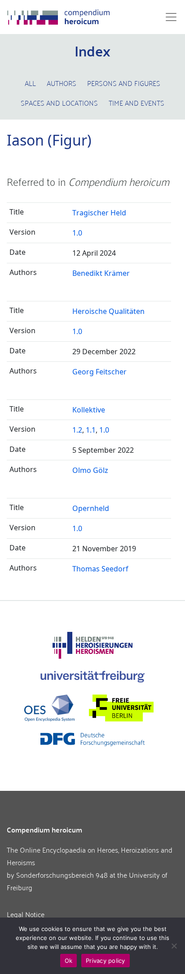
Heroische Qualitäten (108, 311)
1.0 (77, 233)
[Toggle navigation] (168, 17)
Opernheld (90, 508)
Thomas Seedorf (100, 569)
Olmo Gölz (90, 470)
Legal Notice (25, 914)
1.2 (77, 430)
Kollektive (88, 410)
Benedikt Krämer (101, 273)
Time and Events (136, 102)
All (30, 83)
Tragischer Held (99, 213)
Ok (69, 960)
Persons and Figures (123, 83)
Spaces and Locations (59, 102)
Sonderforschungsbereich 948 (62, 874)
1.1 (91, 430)
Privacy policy (105, 960)
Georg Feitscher (99, 372)
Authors (61, 83)
